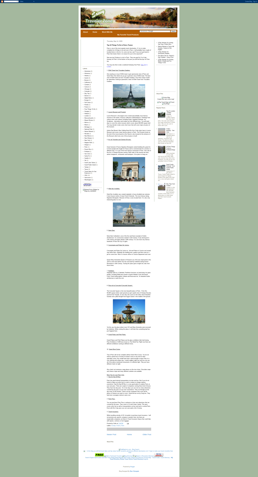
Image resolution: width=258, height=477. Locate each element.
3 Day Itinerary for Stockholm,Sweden (163, 52)
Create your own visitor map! (165, 99)
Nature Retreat (88, 131)
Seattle (86, 158)
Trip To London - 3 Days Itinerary (170, 112)
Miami (86, 125)
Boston (86, 80)
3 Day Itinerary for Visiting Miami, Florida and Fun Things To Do (165, 61)
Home (95, 32)
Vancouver (87, 177)
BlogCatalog (114, 457)
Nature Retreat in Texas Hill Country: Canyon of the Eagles (166, 48)
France (118, 425)
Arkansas (87, 73)
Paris (122, 425)
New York (87, 140)
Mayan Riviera (88, 120)
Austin (86, 78)
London (86, 116)
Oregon (86, 145)
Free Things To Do (89, 109)
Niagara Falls (88, 142)
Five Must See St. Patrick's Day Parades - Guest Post (166, 56)
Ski (85, 160)
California (87, 82)
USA (85, 175)
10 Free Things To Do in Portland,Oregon (170, 149)
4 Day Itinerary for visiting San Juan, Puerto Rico (165, 43)
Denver (86, 95)
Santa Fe (87, 156)
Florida (86, 104)
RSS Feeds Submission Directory (134, 457)
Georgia (86, 111)
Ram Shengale (134, 471)
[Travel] (171, 102)
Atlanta (86, 75)
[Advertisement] (89, 53)
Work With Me (107, 32)
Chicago (86, 89)
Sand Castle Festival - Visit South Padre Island (170, 167)
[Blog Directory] (127, 456)
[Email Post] (127, 423)
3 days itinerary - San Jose (170, 130)
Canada (86, 84)
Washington (87, 180)
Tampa (86, 167)
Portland (86, 151)
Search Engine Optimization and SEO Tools (98, 457)
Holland (86, 113)
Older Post (147, 435)
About (85, 32)
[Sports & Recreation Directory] (144, 456)
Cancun (86, 87)
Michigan (87, 127)
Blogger (132, 466)
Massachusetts (88, 118)
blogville (121, 457)
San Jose (87, 153)
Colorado (87, 91)
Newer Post (111, 435)
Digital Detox (88, 98)
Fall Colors (87, 102)
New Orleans (88, 138)
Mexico (86, 122)
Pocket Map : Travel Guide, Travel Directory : (157, 457)
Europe (113, 425)
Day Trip (86, 93)
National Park (88, 129)
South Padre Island (90, 165)
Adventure (87, 71)
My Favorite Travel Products (128, 35)
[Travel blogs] (163, 102)
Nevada (86, 133)
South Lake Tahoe (89, 162)
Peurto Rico (87, 149)
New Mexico (88, 136)
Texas (86, 169)
